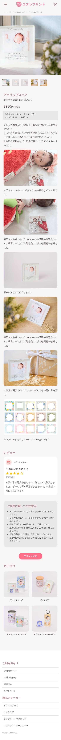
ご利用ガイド (10, 671)
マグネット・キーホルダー (16, 725)
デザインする (30, 556)
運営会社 (9, 691)
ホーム (6, 12)
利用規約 (8, 684)
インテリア (9, 712)
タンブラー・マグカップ (15, 719)
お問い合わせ (10, 677)
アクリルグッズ (19, 12)
